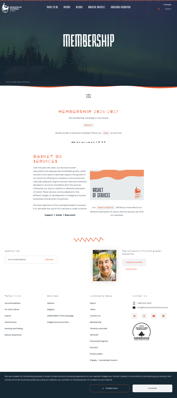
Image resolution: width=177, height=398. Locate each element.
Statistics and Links (98, 328)
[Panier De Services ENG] (117, 200)
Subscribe (49, 260)
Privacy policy (96, 353)
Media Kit (88, 125)
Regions (79, 7)
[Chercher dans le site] (159, 9)
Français (167, 4)
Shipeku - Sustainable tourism (103, 360)
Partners (94, 347)
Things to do (52, 7)
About (93, 303)
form (106, 133)
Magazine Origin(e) (96, 7)
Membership (95, 322)
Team (92, 309)
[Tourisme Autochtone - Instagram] (144, 316)
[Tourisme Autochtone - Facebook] (134, 316)
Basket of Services (106, 208)
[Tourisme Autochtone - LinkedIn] (163, 316)
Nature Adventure (13, 335)
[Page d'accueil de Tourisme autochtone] (12, 7)
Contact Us (95, 315)
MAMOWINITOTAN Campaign (60, 315)
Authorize (152, 388)
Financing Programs (99, 341)
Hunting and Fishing (14, 328)
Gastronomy (10, 322)
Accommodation (12, 303)
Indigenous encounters (121, 7)
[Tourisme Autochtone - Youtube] (154, 316)
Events (8, 315)
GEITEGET (94, 335)
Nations (67, 7)
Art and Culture (12, 309)
